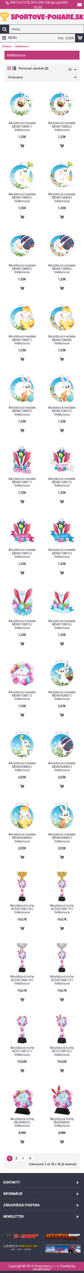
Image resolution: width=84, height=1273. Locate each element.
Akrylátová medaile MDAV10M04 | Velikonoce (61, 197)
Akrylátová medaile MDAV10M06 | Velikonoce (61, 269)
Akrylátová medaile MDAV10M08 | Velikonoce (61, 340)
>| (30, 1158)
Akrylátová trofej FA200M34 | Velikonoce (62, 1122)
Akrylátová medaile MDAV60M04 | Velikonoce (22, 838)
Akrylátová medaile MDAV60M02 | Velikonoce (22, 766)
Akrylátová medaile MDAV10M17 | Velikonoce (22, 695)
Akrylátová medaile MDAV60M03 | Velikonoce (61, 766)
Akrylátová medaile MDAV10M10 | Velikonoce (61, 411)
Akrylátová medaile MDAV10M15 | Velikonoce (22, 624)
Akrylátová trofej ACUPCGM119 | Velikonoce (62, 909)
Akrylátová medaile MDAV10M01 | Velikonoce (22, 126)
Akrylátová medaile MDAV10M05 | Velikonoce (22, 269)
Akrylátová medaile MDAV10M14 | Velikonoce (61, 553)
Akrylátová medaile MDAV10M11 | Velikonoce (22, 482)
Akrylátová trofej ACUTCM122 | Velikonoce (62, 1051)
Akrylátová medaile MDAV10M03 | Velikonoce (22, 197)
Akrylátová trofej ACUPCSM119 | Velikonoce (62, 980)
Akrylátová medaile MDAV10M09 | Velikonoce (22, 411)
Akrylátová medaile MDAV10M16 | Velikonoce (61, 624)
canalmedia (41, 1269)
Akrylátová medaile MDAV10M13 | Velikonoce (22, 553)
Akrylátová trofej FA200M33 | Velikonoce (22, 1122)
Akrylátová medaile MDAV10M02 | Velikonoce (61, 126)
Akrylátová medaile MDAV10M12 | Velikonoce (61, 482)
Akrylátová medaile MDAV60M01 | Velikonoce (61, 695)
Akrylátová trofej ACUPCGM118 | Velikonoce (22, 909)
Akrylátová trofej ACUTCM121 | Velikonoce (22, 1051)
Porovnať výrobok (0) (33, 68)
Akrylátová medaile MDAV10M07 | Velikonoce (22, 340)
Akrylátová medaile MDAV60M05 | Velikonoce (61, 838)
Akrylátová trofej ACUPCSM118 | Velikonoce (22, 980)
